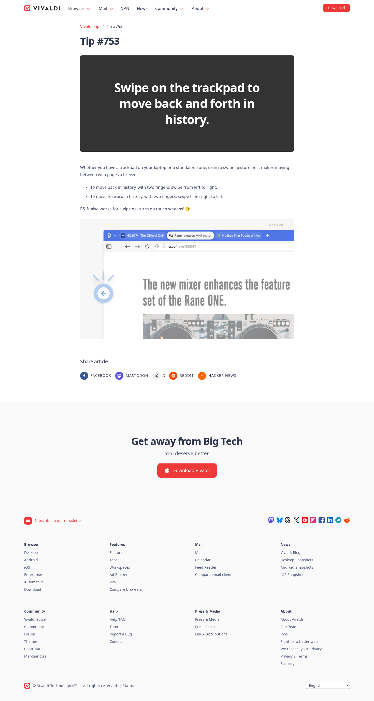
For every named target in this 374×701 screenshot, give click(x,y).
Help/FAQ (118, 619)
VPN (125, 8)
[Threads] (288, 520)
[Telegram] (338, 520)
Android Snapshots (297, 567)
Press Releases (207, 626)
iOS (27, 567)
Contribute (33, 648)
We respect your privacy (301, 648)
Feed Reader (206, 567)
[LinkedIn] (330, 520)
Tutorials (117, 626)
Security (287, 663)
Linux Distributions (211, 634)
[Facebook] (322, 520)
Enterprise (33, 574)
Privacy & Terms (294, 656)
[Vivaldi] (42, 8)
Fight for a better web (299, 641)
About (198, 8)
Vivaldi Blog (290, 552)
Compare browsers (126, 589)
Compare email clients (214, 574)
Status (128, 685)
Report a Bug (121, 634)
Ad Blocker (119, 574)
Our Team (289, 626)
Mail (103, 8)
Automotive (34, 582)
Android (31, 559)
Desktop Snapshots (297, 559)
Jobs (284, 634)
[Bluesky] (280, 520)
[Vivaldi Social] (271, 520)
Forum (29, 634)
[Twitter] (296, 520)
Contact (116, 641)
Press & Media (207, 619)
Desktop (31, 552)
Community (167, 8)
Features (117, 552)
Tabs (114, 559)
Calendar (203, 559)
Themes (31, 641)
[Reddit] (347, 520)
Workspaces (120, 567)
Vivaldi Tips (91, 26)
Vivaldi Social (35, 619)
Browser (76, 8)
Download (32, 589)
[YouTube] (305, 520)
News (142, 8)
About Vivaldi (292, 619)
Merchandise (35, 656)
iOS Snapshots (293, 574)
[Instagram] (313, 520)
